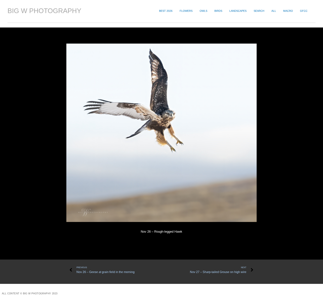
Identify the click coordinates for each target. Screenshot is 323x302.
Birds (218, 10)
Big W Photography (44, 11)
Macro (288, 10)
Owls (203, 10)
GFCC (303, 10)
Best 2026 (166, 10)
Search (259, 10)
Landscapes (238, 10)
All (273, 10)
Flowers (186, 10)
